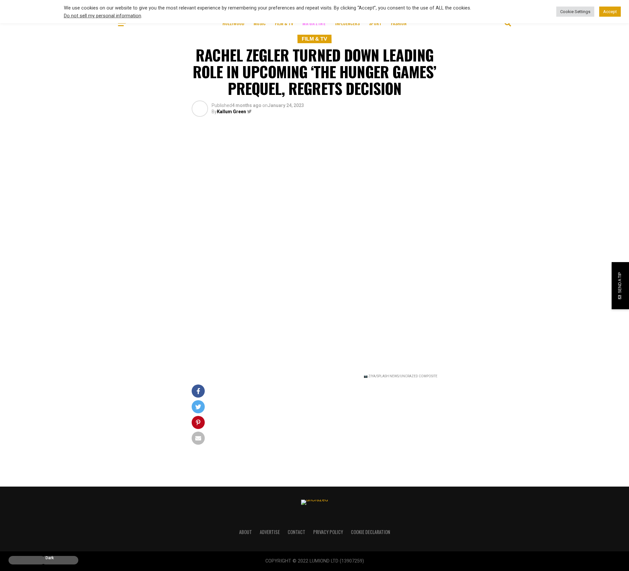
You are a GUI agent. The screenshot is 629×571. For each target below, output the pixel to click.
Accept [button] (610, 11)
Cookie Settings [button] (575, 11)
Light (17, 558)
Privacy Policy (328, 531)
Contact (296, 531)
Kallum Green (231, 111)
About (245, 531)
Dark (50, 558)
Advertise (270, 531)
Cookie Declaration (370, 531)
